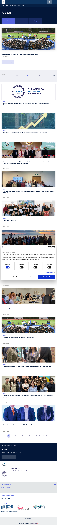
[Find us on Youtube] (9, 499)
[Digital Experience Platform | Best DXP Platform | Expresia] (35, 523)
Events (22, 21)
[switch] (21, 267)
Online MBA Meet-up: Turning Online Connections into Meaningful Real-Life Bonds (28, 360)
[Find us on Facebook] (13, 499)
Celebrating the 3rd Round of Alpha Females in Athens (28, 302)
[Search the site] (49, 2)
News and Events (16, 5)
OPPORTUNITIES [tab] (6, 445)
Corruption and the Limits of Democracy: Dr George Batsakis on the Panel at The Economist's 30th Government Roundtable (28, 156)
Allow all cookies (47, 276)
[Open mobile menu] (54, 2)
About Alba (8, 5)
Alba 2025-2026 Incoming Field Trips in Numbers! (28, 244)
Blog (35, 21)
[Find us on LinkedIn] (2, 499)
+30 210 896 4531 (15, 468)
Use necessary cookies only (10, 276)
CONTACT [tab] (13, 445)
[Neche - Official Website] (7, 507)
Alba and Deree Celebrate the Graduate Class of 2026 (28, 331)
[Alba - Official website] (5, 470)
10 (40, 436)
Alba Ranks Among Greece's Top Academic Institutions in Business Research (28, 127)
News (23, 5)
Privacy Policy (28, 518)
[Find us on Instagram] (6, 499)
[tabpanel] (28, 454)
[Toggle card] (28, 484)
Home (3, 5)
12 (46, 436)
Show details (49, 272)
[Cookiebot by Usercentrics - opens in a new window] (49, 247)
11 (43, 436)
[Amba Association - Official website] (39, 507)
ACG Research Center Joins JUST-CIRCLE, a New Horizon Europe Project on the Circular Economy (28, 185)
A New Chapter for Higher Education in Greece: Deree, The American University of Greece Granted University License (28, 97)
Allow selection (28, 276)
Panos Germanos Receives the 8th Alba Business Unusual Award (28, 419)
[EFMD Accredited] (23, 507)
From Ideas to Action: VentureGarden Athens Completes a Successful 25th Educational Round (28, 390)
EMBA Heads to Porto (28, 214)
